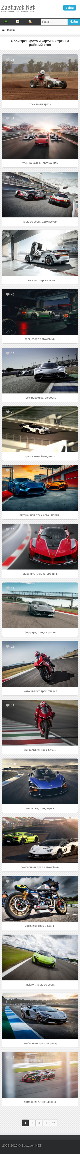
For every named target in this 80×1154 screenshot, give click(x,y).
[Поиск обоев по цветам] (30, 22)
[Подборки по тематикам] (18, 22)
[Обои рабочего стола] (18, 13)
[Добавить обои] (6, 22)
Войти (70, 7)
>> (53, 1122)
